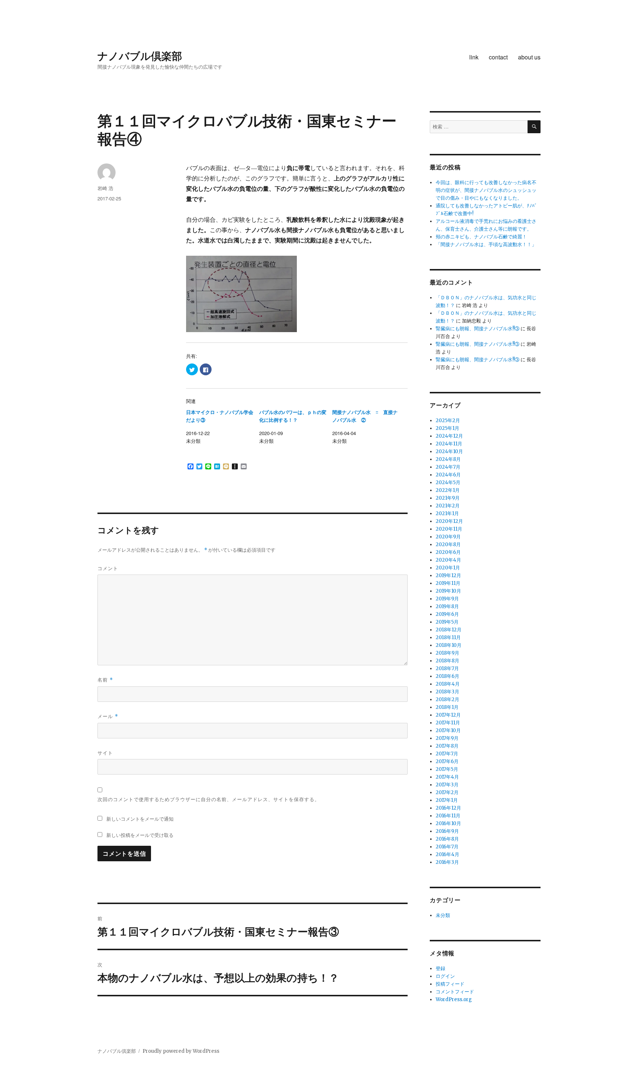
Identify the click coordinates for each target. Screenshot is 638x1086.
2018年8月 (447, 661)
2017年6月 (447, 761)
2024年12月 (449, 436)
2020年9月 (448, 537)
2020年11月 (449, 529)
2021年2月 (448, 506)
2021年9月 (448, 498)
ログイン (445, 976)
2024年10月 (449, 451)
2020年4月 (448, 560)
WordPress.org (454, 999)
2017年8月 (447, 746)
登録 (440, 968)
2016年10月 (448, 823)
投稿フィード (450, 984)
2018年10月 (449, 645)
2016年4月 (447, 854)
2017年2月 (447, 792)
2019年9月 (447, 599)
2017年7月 (447, 754)
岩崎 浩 (105, 188)
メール (107, 716)
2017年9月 (447, 738)
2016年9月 (447, 831)
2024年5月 (448, 482)
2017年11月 (448, 723)
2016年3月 (447, 862)
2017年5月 (447, 769)
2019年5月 (447, 622)
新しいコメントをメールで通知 (140, 818)
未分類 (443, 915)
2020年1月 (448, 568)
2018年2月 (447, 699)
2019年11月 (448, 583)
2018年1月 (447, 707)
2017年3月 (447, 785)
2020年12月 (449, 521)
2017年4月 (447, 777)
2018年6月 (447, 676)
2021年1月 (447, 513)
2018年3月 (447, 692)
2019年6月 (447, 614)
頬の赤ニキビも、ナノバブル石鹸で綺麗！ (481, 237)
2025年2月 (448, 420)
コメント (107, 568)
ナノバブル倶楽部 (139, 55)
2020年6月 (448, 552)
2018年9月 (447, 653)
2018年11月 (448, 637)
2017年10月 (448, 730)
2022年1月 (448, 490)
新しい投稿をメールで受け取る (140, 834)
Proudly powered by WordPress (181, 1051)
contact (498, 57)
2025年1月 (447, 428)
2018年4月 (448, 684)
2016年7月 (447, 847)
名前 (105, 679)
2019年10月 (448, 591)
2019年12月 (448, 575)
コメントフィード (455, 992)
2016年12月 (448, 808)
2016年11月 (448, 816)
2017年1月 (447, 800)
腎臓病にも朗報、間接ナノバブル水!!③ (477, 328)
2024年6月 (448, 475)
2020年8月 (448, 544)
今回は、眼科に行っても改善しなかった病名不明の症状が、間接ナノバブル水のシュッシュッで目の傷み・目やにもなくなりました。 (486, 190)
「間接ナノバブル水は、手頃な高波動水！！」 (486, 244)
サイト (105, 752)
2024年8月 (448, 459)
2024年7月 (448, 467)
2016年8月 (447, 839)
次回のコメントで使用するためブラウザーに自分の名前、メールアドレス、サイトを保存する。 (208, 799)
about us (529, 57)
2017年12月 (448, 715)
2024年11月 (449, 444)
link (473, 57)
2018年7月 (447, 668)
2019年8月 (447, 606)
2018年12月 (449, 630)
